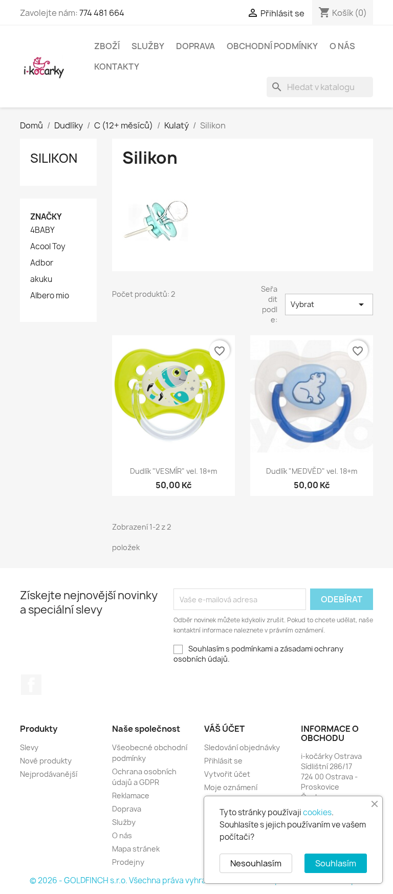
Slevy (29, 747)
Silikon (53, 158)
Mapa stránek (136, 849)
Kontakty (116, 66)
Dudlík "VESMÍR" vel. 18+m (173, 471)
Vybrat (329, 304)
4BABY (42, 230)
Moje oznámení (230, 787)
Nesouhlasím (255, 863)
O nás (342, 46)
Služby (148, 46)
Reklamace (130, 795)
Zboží (107, 46)
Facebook (31, 684)
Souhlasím (335, 863)
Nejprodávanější (48, 774)
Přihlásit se (223, 761)
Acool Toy (48, 247)
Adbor (41, 263)
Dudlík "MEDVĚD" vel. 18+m (311, 471)
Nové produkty (46, 761)
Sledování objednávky (242, 747)
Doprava (195, 46)
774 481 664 (101, 12)
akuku (41, 279)
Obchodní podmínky (272, 46)
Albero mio (49, 296)
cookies (317, 812)
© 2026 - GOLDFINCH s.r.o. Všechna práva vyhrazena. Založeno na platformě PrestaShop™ (196, 880)
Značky (46, 216)
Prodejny (128, 862)
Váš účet (224, 728)
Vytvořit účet (227, 774)
